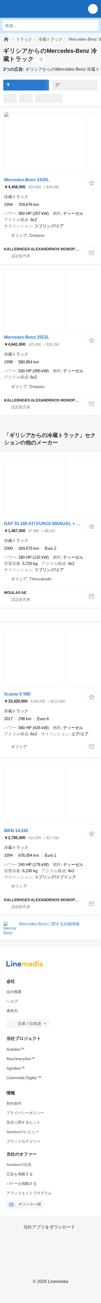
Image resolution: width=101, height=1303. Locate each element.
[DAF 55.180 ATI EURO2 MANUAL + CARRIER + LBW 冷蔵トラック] (50, 486)
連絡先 (12, 1010)
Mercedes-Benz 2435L (26, 179)
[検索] (93, 25)
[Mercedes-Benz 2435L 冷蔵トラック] (50, 142)
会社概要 (14, 992)
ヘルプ (12, 1001)
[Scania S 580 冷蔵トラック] (50, 656)
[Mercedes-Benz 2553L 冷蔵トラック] (50, 300)
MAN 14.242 (16, 830)
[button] (93, 9)
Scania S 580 (17, 694)
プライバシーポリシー (25, 1113)
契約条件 (14, 1103)
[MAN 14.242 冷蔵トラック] (50, 793)
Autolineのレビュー (22, 1132)
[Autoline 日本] (35, 9)
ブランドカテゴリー (23, 1141)
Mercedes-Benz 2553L (26, 337)
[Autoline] (6, 39)
